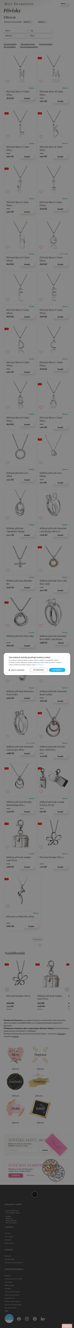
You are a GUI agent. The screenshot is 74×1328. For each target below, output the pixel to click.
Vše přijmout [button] (57, 670)
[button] (16, 670)
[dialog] (37, 664)
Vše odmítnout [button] (38, 670)
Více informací (40, 664)
